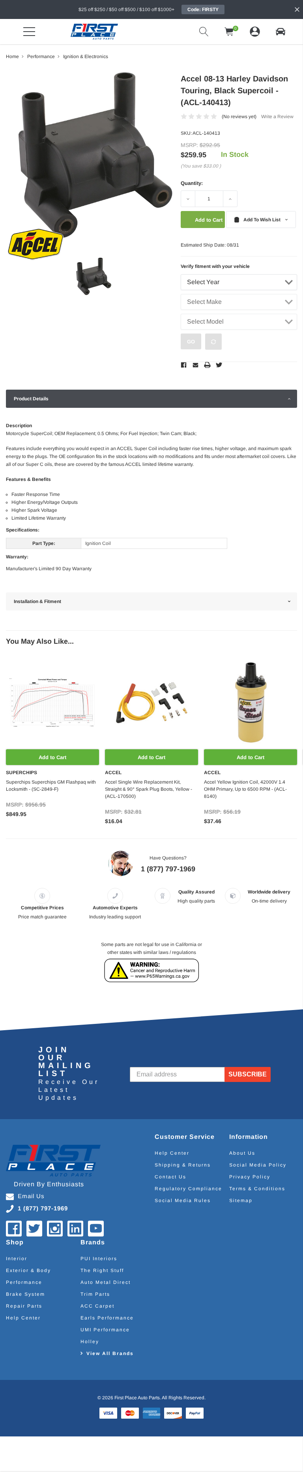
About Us (242, 1153)
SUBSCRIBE (247, 1074)
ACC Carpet (97, 1306)
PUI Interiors (98, 1258)
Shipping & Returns (183, 1165)
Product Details (31, 398)
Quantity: (192, 183)
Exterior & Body (28, 1270)
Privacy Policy (249, 1177)
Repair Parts (24, 1306)
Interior (16, 1258)
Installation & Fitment (37, 601)
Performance (24, 1282)
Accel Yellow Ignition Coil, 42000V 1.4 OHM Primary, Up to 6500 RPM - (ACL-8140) (245, 789)
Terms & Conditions (257, 1188)
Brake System (25, 1294)
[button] (280, 31)
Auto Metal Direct (105, 1282)
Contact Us (170, 1177)
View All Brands (110, 1353)
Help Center (172, 1153)
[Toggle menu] (29, 32)
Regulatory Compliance (188, 1188)
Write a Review (277, 116)
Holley (89, 1341)
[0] (229, 31)
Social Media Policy (257, 1165)
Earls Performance (107, 1318)
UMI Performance (105, 1330)
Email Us (31, 1196)
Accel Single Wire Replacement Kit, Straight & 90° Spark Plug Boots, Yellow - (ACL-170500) (148, 789)
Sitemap (240, 1200)
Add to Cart (52, 757)
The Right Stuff (102, 1270)
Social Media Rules (183, 1200)
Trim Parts (95, 1294)
